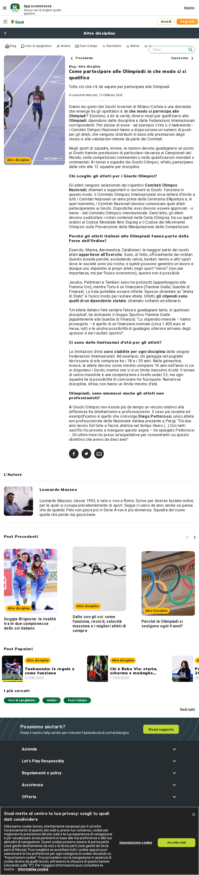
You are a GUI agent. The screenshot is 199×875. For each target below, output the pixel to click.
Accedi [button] (166, 21)
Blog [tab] (12, 46)
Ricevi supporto (161, 729)
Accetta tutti (176, 842)
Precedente (84, 58)
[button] (99, 749)
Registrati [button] (187, 21)
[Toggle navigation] (5, 22)
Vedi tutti (187, 710)
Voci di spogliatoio (21, 700)
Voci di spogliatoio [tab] (38, 46)
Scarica (189, 7)
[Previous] (188, 538)
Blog (72, 66)
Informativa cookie (33, 869)
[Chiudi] (193, 814)
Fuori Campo (77, 700)
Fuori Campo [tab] (88, 46)
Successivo (180, 58)
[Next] (195, 538)
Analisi (52, 700)
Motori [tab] (134, 46)
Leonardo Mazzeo (85, 95)
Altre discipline (89, 66)
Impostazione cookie (135, 842)
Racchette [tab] (113, 46)
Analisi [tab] (65, 46)
